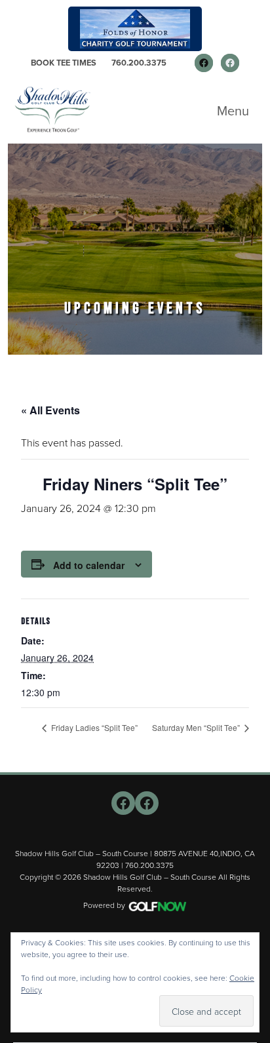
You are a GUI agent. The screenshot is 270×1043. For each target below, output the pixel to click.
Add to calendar (89, 565)
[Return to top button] (253, 756)
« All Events (50, 410)
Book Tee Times (63, 62)
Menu (233, 111)
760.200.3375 (138, 62)
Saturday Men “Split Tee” (197, 727)
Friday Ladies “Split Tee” (93, 727)
